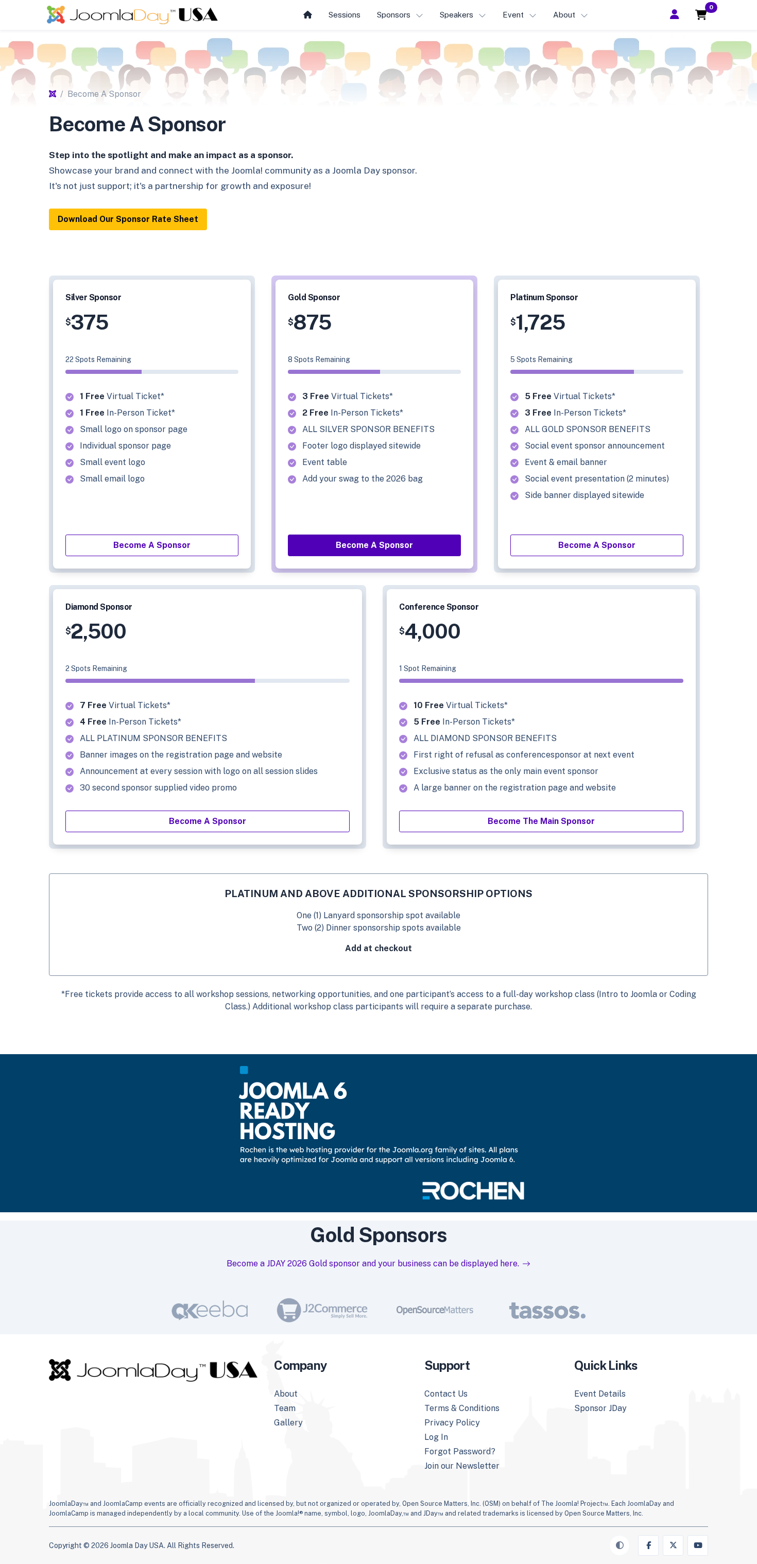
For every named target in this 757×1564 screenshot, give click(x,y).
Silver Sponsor (93, 297)
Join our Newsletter (462, 1466)
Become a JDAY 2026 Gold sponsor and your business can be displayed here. (373, 1263)
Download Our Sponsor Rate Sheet (128, 219)
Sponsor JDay (600, 1408)
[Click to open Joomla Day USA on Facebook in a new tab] (648, 1545)
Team (285, 1408)
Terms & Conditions (462, 1408)
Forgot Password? (459, 1451)
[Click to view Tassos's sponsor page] (548, 1310)
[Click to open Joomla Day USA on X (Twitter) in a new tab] (673, 1545)
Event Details (600, 1394)
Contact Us (446, 1394)
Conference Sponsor (438, 607)
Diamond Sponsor (98, 607)
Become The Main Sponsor (541, 821)
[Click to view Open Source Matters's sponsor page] (435, 1310)
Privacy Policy (452, 1423)
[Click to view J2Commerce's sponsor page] (322, 1310)
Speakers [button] (456, 14)
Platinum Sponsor (544, 297)
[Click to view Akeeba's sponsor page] (210, 1310)
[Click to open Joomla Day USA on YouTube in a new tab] (697, 1545)
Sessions (344, 14)
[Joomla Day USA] (132, 15)
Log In (436, 1437)
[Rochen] (378, 1131)
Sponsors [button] (393, 14)
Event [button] (513, 14)
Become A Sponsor (152, 545)
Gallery (288, 1423)
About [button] (564, 14)
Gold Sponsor (314, 297)
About (286, 1394)
